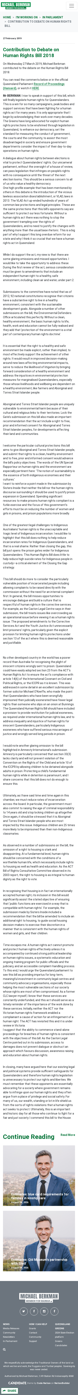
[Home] (16, 6)
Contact (33, 1332)
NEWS (6, 1324)
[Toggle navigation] (71, 6)
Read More (68, 1135)
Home (7, 17)
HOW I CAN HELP (38, 1324)
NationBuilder (62, 1383)
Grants (32, 1328)
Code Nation (44, 1383)
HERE (35, 88)
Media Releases (11, 1328)
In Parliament (52, 17)
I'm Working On (27, 17)
